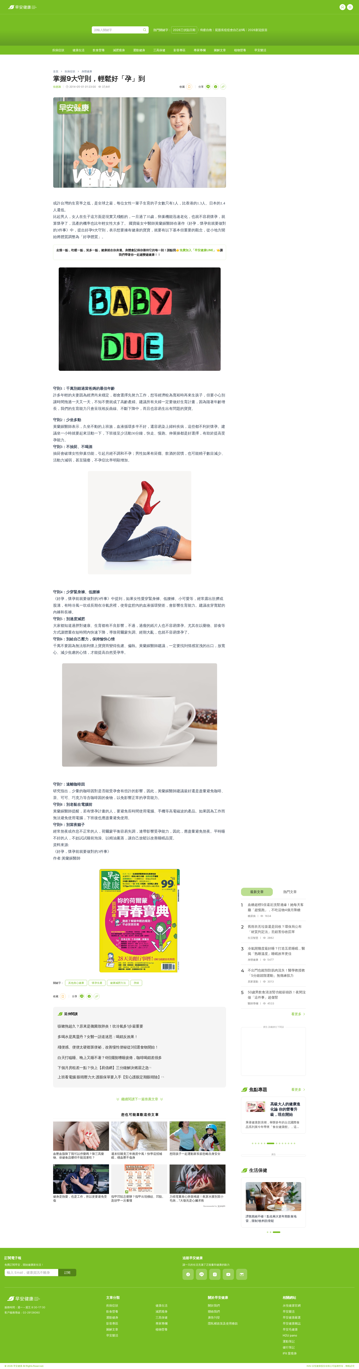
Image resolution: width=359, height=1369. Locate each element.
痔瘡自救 (206, 30)
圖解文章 (220, 50)
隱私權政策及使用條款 (223, 1323)
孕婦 (136, 982)
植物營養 (240, 50)
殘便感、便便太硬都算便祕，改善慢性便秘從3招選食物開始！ (108, 1047)
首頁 (55, 71)
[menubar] (159, 50)
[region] (139, 252)
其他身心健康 (76, 982)
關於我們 (214, 1305)
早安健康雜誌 (292, 1323)
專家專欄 (200, 50)
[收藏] (189, 87)
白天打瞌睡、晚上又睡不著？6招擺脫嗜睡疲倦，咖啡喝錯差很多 (110, 1057)
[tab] (257, 892)
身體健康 (87, 71)
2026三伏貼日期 (184, 30)
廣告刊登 (214, 1317)
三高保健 (159, 50)
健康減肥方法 (118, 982)
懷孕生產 (97, 982)
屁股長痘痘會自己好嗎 (230, 30)
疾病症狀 (58, 50)
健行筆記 (289, 1347)
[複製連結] (223, 87)
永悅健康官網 (292, 1305)
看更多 (296, 1014)
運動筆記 (289, 1341)
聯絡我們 (214, 1311)
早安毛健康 (290, 1329)
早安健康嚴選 (292, 1317)
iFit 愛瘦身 (290, 1353)
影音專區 (179, 50)
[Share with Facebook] (216, 87)
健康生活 (79, 50)
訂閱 (67, 1272)
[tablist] (273, 892)
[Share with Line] (208, 87)
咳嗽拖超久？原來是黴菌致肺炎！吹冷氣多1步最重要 (100, 1026)
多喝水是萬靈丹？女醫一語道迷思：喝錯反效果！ (98, 1036)
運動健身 (139, 50)
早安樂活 (260, 50)
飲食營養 (99, 50)
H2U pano (290, 1335)
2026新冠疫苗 (257, 30)
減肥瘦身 (119, 50)
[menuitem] (58, 50)
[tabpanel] (273, 958)
